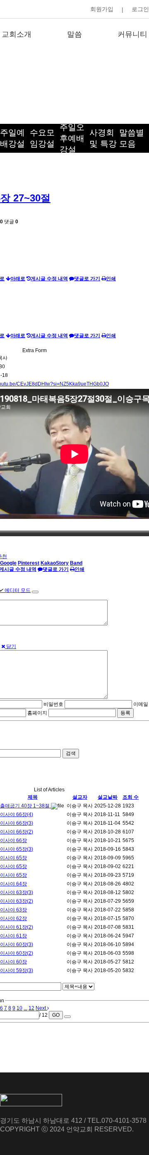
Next (41, 1008)
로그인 (140, 9)
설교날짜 (108, 797)
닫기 (10, 646)
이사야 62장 (13, 918)
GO (56, 1015)
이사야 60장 (13, 962)
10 (19, 1008)
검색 (71, 753)
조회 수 (131, 797)
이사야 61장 (13, 936)
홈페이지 (37, 713)
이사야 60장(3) (16, 944)
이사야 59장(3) (16, 970)
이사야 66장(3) (16, 823)
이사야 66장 (13, 840)
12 (31, 1008)
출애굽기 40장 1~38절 (25, 806)
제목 (33, 797)
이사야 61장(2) (16, 927)
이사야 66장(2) (16, 832)
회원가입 (101, 9)
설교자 (79, 797)
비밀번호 (53, 704)
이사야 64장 (13, 884)
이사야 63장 (13, 910)
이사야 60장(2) (16, 953)
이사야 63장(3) (16, 892)
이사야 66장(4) (16, 814)
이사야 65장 (13, 858)
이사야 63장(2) (16, 901)
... (25, 1008)
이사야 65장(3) (16, 849)
